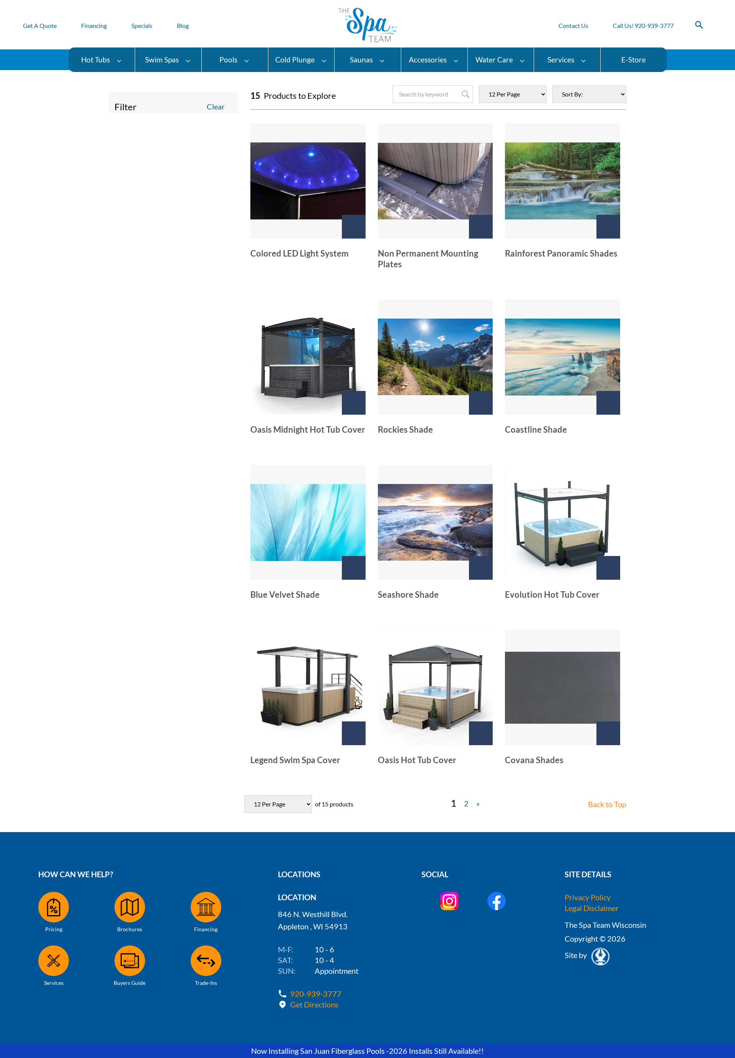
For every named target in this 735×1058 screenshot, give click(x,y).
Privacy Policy (588, 897)
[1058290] (608, 403)
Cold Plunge (295, 59)
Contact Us (573, 25)
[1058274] (608, 227)
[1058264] (354, 227)
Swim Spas (162, 59)
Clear (216, 106)
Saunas (361, 59)
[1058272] (481, 227)
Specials (141, 25)
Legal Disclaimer (592, 907)
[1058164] (608, 568)
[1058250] (608, 733)
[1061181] (481, 568)
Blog (183, 25)
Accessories (428, 59)
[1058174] (354, 733)
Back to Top (607, 804)
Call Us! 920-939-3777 (643, 25)
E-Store (633, 59)
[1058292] (354, 568)
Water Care (494, 59)
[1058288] (481, 403)
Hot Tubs (95, 59)
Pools (228, 59)
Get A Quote (40, 25)
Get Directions (314, 1004)
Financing (94, 25)
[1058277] (354, 403)
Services (560, 59)
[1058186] (481, 733)
